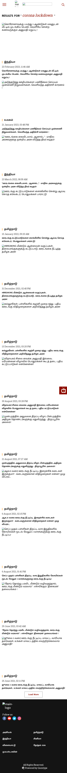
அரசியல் (7, 732)
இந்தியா (6, 738)
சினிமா (37, 738)
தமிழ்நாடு (38, 732)
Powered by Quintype (36, 768)
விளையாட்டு (9, 745)
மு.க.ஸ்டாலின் (9, 752)
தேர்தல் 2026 (40, 745)
